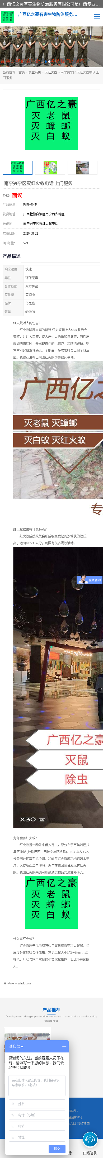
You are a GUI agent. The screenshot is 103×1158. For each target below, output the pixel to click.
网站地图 (83, 1123)
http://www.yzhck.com (17, 983)
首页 (21, 72)
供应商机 (34, 72)
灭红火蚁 (50, 72)
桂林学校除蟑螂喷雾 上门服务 (76, 1078)
